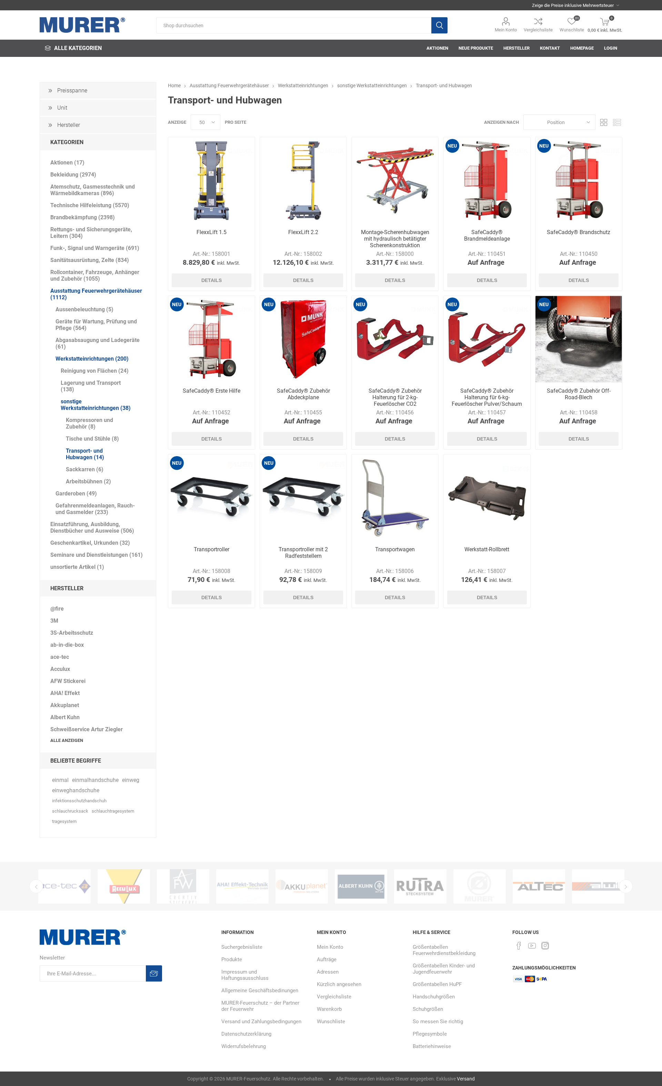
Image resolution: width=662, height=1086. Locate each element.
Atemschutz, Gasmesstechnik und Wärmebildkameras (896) (92, 190)
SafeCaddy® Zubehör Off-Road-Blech (579, 394)
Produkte (231, 959)
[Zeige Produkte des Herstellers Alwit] (539, 886)
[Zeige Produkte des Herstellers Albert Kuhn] (301, 886)
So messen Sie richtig (438, 1021)
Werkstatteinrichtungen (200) (92, 358)
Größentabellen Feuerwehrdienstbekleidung (444, 950)
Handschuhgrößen (434, 997)
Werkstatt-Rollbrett (486, 549)
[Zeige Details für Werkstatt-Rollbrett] (487, 497)
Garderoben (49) (76, 493)
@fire (57, 608)
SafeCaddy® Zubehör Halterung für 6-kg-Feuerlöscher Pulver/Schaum (487, 397)
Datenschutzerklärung (246, 1034)
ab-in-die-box (67, 645)
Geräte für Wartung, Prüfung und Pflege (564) (96, 324)
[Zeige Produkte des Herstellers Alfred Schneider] (420, 886)
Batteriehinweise (432, 1046)
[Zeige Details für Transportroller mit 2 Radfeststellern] (303, 497)
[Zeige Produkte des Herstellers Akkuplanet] (242, 886)
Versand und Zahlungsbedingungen (261, 1021)
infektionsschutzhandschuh (79, 800)
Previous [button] (36, 886)
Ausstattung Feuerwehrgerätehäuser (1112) (96, 294)
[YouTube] (532, 945)
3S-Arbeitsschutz (71, 633)
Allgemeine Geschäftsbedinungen (259, 990)
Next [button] (626, 886)
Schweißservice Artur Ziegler (86, 729)
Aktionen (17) (67, 162)
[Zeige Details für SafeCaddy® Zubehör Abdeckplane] (303, 339)
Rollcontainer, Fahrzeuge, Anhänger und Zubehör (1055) (94, 275)
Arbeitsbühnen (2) (88, 481)
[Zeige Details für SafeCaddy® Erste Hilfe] (211, 339)
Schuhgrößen (428, 1009)
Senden (154, 973)
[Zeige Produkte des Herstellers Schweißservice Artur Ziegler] (361, 886)
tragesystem (64, 821)
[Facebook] (518, 945)
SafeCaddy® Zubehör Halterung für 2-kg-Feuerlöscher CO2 (395, 397)
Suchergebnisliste (241, 947)
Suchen (439, 25)
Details (211, 280)
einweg (130, 780)
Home (174, 85)
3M (54, 620)
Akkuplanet (64, 705)
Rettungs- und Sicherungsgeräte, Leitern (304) (91, 232)
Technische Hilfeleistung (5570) (89, 205)
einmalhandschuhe (95, 780)
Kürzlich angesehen (339, 984)
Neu (452, 146)
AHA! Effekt (65, 693)
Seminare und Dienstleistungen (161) (96, 555)
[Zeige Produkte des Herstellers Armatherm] (598, 886)
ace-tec (59, 657)
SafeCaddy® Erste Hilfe (211, 391)
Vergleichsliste (538, 29)
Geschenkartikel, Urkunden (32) (90, 543)
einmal (60, 780)
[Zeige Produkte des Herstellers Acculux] (64, 886)
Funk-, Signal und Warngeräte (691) (94, 248)
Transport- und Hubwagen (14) (85, 454)
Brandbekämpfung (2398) (82, 217)
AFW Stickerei (68, 681)
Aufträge (327, 959)
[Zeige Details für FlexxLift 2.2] (303, 180)
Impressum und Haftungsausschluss (245, 975)
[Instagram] (545, 945)
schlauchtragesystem (113, 811)
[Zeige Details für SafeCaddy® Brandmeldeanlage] (487, 180)
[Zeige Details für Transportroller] (211, 497)
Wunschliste (331, 1021)
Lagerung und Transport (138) (91, 386)
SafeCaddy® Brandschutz (578, 232)
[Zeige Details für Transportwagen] (395, 497)
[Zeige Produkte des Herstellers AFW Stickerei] (124, 886)
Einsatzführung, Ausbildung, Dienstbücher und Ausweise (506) (92, 527)
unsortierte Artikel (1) (77, 567)
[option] (64, 886)
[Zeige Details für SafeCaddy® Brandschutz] (578, 180)
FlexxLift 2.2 (303, 232)
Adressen (328, 972)
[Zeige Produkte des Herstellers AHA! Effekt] (183, 886)
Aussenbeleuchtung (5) (84, 309)
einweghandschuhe (75, 790)
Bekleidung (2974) (73, 174)
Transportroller (211, 549)
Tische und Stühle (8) (92, 438)
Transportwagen (395, 549)
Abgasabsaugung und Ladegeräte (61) (98, 343)
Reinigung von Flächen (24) (95, 371)
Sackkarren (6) (84, 469)
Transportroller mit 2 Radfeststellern (303, 552)
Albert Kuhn (65, 717)
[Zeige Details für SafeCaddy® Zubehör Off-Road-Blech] (578, 339)
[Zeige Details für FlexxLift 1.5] (211, 180)
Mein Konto (506, 29)
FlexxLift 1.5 (212, 232)
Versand (466, 1079)
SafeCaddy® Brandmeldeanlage (487, 235)
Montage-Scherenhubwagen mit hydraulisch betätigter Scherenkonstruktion (395, 239)
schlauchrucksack (70, 811)
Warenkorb (329, 1009)
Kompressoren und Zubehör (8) (89, 423)
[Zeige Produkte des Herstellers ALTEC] (479, 886)
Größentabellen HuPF (437, 984)
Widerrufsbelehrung (243, 1046)
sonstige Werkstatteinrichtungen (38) (96, 404)
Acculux (60, 669)
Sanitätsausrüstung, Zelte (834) (89, 260)
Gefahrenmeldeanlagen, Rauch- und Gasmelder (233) (95, 508)
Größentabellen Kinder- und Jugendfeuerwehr (444, 969)
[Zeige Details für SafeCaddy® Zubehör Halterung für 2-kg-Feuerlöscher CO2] (395, 339)
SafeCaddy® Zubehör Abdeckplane (303, 394)
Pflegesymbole (430, 1034)
